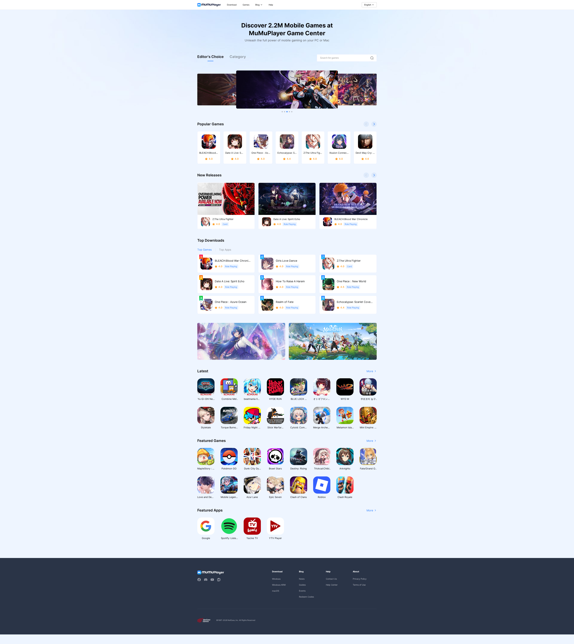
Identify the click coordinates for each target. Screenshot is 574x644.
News (301, 579)
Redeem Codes (306, 596)
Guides (302, 585)
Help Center (332, 585)
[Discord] (205, 579)
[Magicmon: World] (333, 341)
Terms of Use (359, 585)
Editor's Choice (210, 57)
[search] (372, 58)
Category (238, 57)
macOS (275, 591)
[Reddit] (219, 579)
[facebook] (199, 579)
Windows (276, 579)
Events (302, 590)
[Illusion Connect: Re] (241, 341)
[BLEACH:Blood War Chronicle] (287, 89)
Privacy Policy (360, 579)
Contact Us (331, 579)
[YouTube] (212, 579)
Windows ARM (279, 585)
